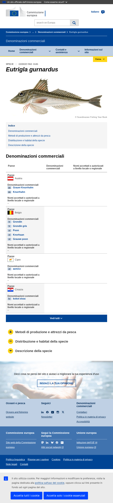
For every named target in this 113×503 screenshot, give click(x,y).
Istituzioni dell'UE (86, 442)
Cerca (74, 23)
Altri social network (51, 447)
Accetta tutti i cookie (26, 495)
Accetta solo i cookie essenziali (65, 495)
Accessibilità (83, 421)
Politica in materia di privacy (91, 417)
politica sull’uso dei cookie (49, 482)
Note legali (11, 464)
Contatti (24, 464)
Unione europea (85, 447)
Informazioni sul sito (93, 51)
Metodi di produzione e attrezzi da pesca (29, 135)
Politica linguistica (15, 459)
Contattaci (82, 412)
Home (11, 51)
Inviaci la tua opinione (56, 383)
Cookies (56, 459)
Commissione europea (17, 32)
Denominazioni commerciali (52, 32)
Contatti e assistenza (62, 51)
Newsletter (46, 417)
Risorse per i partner (38, 459)
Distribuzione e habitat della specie (26, 140)
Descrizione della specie (21, 145)
